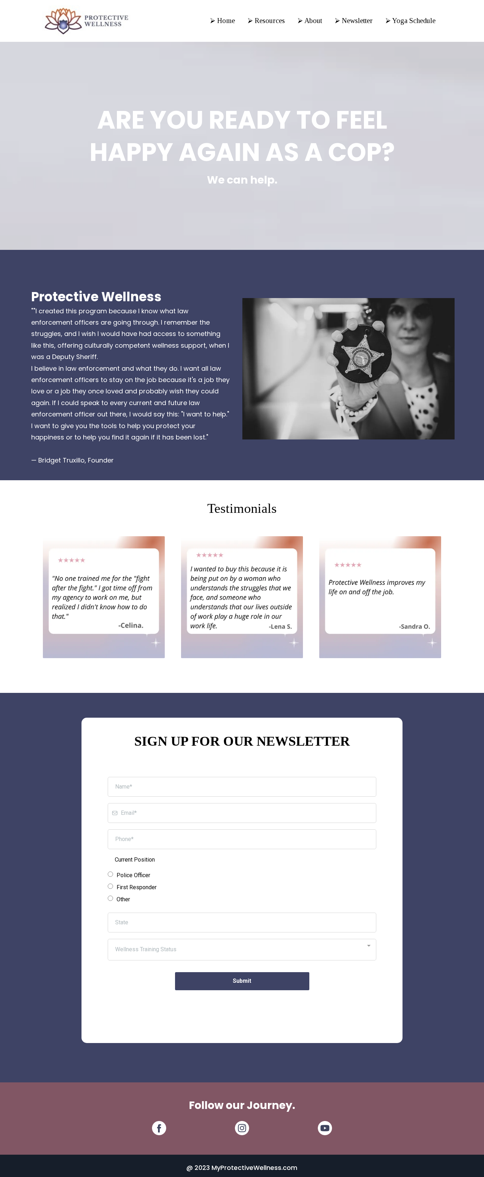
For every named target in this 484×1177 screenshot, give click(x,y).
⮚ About (310, 20)
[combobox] (242, 949)
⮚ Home (222, 20)
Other (123, 899)
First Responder (137, 887)
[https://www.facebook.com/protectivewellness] (159, 1128)
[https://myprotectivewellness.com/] (86, 20)
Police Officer (133, 875)
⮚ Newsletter (354, 20)
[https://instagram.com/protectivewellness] (242, 1128)
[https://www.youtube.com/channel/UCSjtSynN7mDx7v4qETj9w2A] (325, 1128)
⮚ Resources (266, 20)
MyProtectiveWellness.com (254, 1167)
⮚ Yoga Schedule (410, 20)
